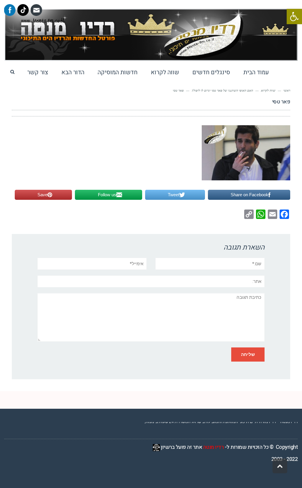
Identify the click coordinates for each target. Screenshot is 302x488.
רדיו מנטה (213, 447)
